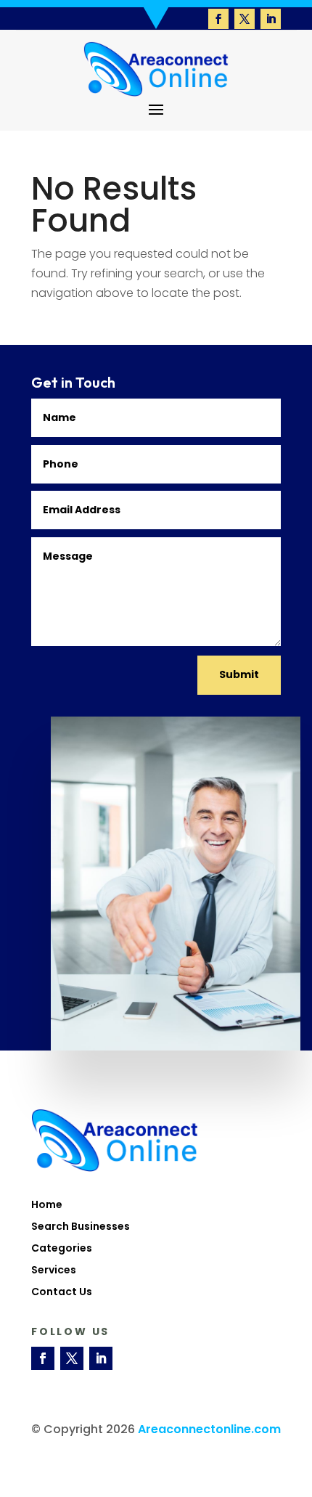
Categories (61, 1249)
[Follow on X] (244, 19)
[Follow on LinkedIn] (270, 19)
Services (53, 1271)
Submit (239, 674)
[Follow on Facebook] (218, 19)
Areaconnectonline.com (209, 1429)
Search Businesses (80, 1227)
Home (46, 1205)
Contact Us (61, 1292)
